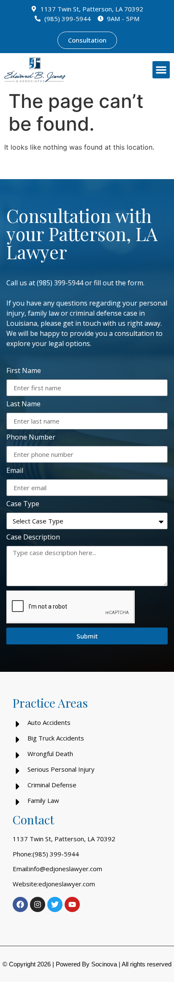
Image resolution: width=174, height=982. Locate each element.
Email (14, 471)
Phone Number (30, 438)
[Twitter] (55, 904)
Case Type (22, 504)
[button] (161, 69)
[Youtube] (72, 904)
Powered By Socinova (86, 964)
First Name (23, 371)
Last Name (23, 404)
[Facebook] (20, 904)
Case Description (33, 538)
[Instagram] (37, 904)
